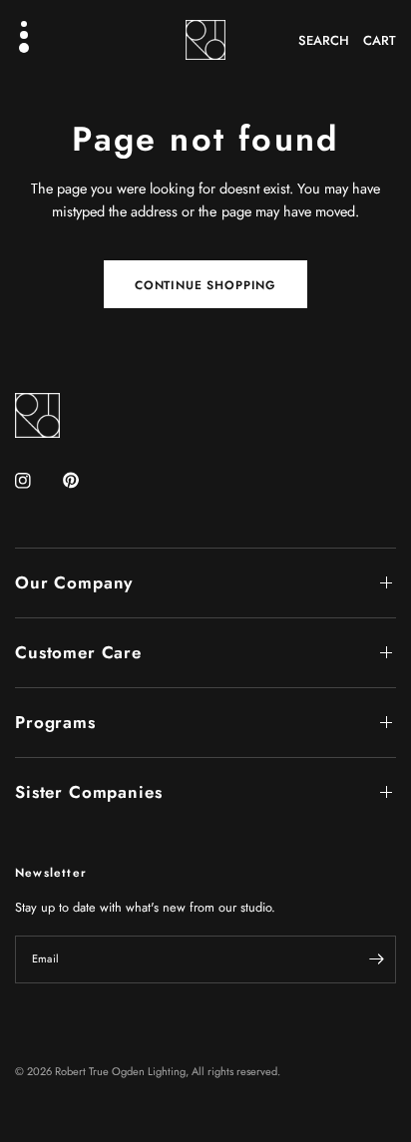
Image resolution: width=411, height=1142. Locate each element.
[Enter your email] (376, 959)
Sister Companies (89, 792)
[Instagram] (37, 481)
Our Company (74, 582)
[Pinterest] (85, 480)
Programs (55, 722)
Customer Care (78, 652)
